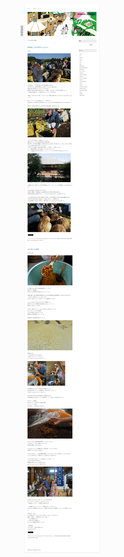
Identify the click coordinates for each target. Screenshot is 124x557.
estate (81, 57)
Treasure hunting (84, 86)
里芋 (28, 240)
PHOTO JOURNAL (83, 74)
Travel (81, 84)
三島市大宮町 (57, 535)
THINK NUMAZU (83, 81)
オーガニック (51, 535)
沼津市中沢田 (63, 238)
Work (81, 91)
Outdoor (82, 72)
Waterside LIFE (83, 88)
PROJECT (81, 76)
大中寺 (54, 238)
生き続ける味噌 (33, 249)
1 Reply (29, 50)
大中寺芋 (58, 238)
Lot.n (42, 535)
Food (42, 238)
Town (81, 83)
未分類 (81, 93)
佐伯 (37, 537)
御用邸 (33, 150)
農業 (71, 238)
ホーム (29, 8)
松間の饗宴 (63, 197)
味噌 (61, 535)
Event (39, 238)
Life (80, 62)
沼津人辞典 (82, 95)
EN (80, 55)
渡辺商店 (65, 535)
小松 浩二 (41, 240)
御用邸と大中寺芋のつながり (38, 47)
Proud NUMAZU (83, 78)
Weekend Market (83, 90)
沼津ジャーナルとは (37, 8)
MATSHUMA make (83, 67)
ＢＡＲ (81, 53)
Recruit (81, 79)
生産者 (68, 238)
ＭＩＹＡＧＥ (82, 71)
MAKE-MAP (82, 66)
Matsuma (46, 238)
